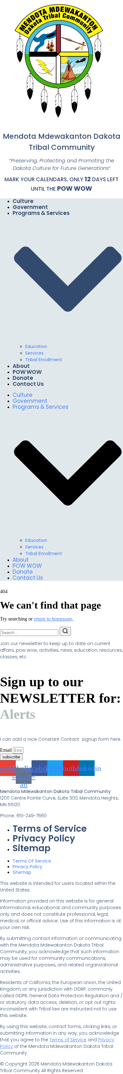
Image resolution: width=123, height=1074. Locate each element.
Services (34, 353)
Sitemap (31, 848)
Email (6, 750)
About (21, 366)
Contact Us (28, 384)
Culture (23, 201)
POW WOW (74, 188)
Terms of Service (50, 829)
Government (30, 207)
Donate (23, 378)
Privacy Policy (44, 838)
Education (36, 346)
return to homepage (53, 618)
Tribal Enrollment (43, 360)
